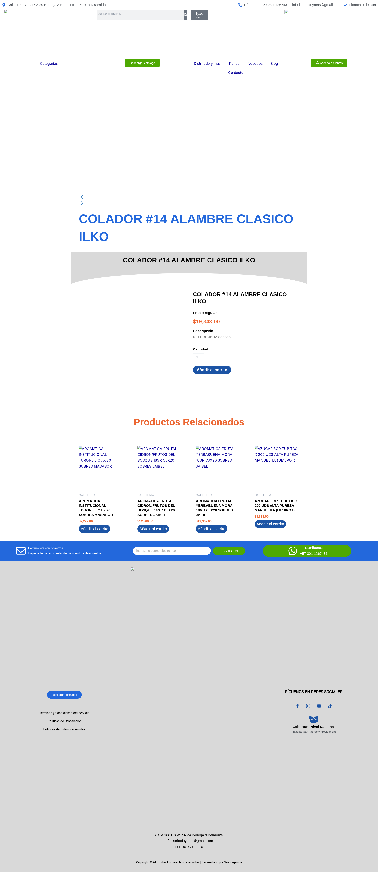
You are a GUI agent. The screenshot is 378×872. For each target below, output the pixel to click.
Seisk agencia (233, 862)
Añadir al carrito (212, 369)
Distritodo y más (207, 63)
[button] (189, 197)
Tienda (234, 63)
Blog (274, 63)
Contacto (235, 73)
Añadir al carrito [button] (94, 529)
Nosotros (255, 63)
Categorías (49, 63)
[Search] (185, 15)
